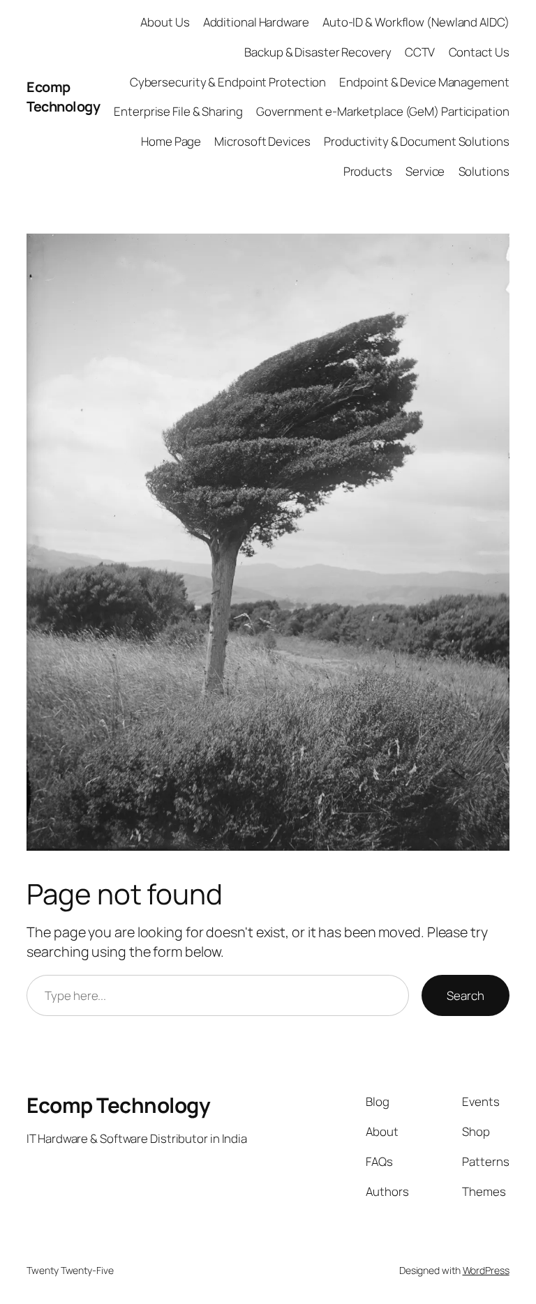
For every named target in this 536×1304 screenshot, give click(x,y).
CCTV (420, 52)
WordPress (486, 1270)
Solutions (484, 171)
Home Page (171, 141)
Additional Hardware (256, 22)
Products (367, 171)
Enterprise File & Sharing (178, 111)
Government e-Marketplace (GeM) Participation (382, 111)
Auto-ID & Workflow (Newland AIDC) (415, 22)
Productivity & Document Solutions (416, 141)
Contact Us (479, 52)
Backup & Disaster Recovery (317, 52)
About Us (164, 22)
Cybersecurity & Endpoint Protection (228, 82)
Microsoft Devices (262, 141)
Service (425, 171)
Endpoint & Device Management (424, 82)
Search (465, 995)
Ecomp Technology (63, 96)
